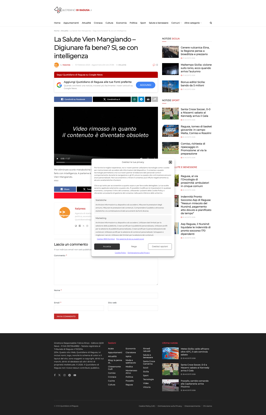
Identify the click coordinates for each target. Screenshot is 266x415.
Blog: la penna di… (115, 361)
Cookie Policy (120, 253)
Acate (111, 348)
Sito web (112, 302)
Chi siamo (207, 406)
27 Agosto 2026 (188, 58)
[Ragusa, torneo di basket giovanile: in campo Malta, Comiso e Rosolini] (170, 131)
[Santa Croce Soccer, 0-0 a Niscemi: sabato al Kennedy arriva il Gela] (170, 114)
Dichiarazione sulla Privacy (139, 253)
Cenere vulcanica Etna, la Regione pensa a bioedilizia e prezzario (195, 51)
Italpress (66, 65)
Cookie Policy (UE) (147, 406)
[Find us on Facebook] (54, 375)
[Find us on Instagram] (64, 375)
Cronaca (98, 22)
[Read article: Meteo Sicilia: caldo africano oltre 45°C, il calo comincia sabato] (170, 353)
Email (58, 302)
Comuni (175, 22)
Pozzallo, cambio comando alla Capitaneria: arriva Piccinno (195, 383)
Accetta (107, 246)
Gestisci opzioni (160, 246)
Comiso (112, 373)
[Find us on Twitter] (59, 375)
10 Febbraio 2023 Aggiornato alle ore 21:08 (95, 65)
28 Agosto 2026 (188, 120)
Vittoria (146, 387)
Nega (134, 246)
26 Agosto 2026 (188, 137)
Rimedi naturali (146, 349)
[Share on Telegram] (141, 99)
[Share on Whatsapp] (134, 99)
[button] (170, 162)
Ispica (128, 356)
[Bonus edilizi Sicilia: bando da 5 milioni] (170, 86)
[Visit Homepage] (73, 10)
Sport (143, 22)
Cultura (109, 22)
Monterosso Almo (131, 371)
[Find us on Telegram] (69, 375)
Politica (133, 22)
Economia (121, 22)
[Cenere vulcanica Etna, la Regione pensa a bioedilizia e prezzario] (170, 52)
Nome (58, 290)
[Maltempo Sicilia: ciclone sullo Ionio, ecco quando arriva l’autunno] (170, 69)
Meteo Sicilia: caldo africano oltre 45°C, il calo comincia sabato (195, 351)
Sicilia (146, 371)
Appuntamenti (71, 22)
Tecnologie (148, 379)
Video (146, 383)
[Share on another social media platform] (155, 99)
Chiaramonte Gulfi (114, 367)
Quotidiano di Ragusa (69, 406)
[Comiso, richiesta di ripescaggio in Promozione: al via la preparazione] (170, 148)
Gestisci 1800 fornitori (106, 239)
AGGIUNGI (145, 85)
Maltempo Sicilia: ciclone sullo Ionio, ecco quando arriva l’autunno (196, 68)
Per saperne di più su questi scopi (130, 239)
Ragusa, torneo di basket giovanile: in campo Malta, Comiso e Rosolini (196, 130)
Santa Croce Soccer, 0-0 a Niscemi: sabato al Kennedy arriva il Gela (195, 112)
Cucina (111, 380)
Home (57, 22)
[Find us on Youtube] (75, 375)
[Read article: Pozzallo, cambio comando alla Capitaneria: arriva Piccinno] (170, 385)
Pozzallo (130, 380)
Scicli (145, 367)
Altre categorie (192, 22)
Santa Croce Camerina (149, 362)
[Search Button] (211, 22)
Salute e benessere (158, 22)
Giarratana (131, 352)
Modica (129, 366)
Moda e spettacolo (131, 361)
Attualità (86, 22)
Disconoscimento (192, 406)
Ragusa (129, 384)
